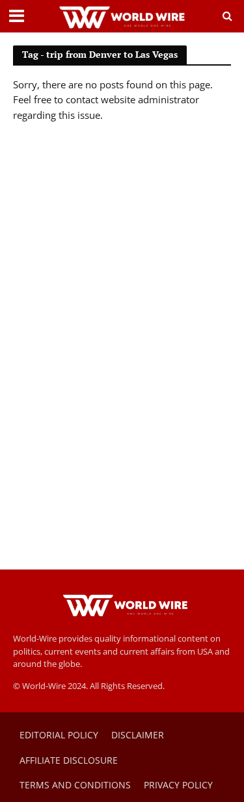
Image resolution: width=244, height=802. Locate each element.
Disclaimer (137, 735)
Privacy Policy (178, 785)
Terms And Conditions (75, 785)
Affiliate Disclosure (69, 760)
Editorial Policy (59, 735)
